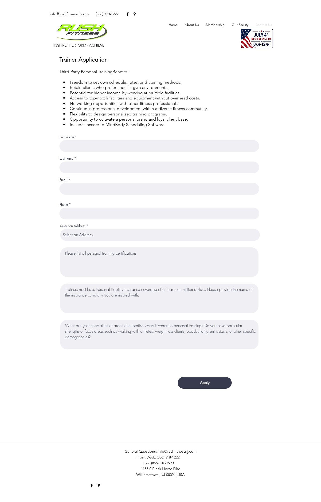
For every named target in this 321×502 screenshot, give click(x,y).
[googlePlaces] (134, 14)
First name (66, 137)
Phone (63, 204)
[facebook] (127, 14)
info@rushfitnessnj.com (69, 14)
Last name (66, 158)
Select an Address (73, 226)
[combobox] (160, 235)
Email (63, 180)
